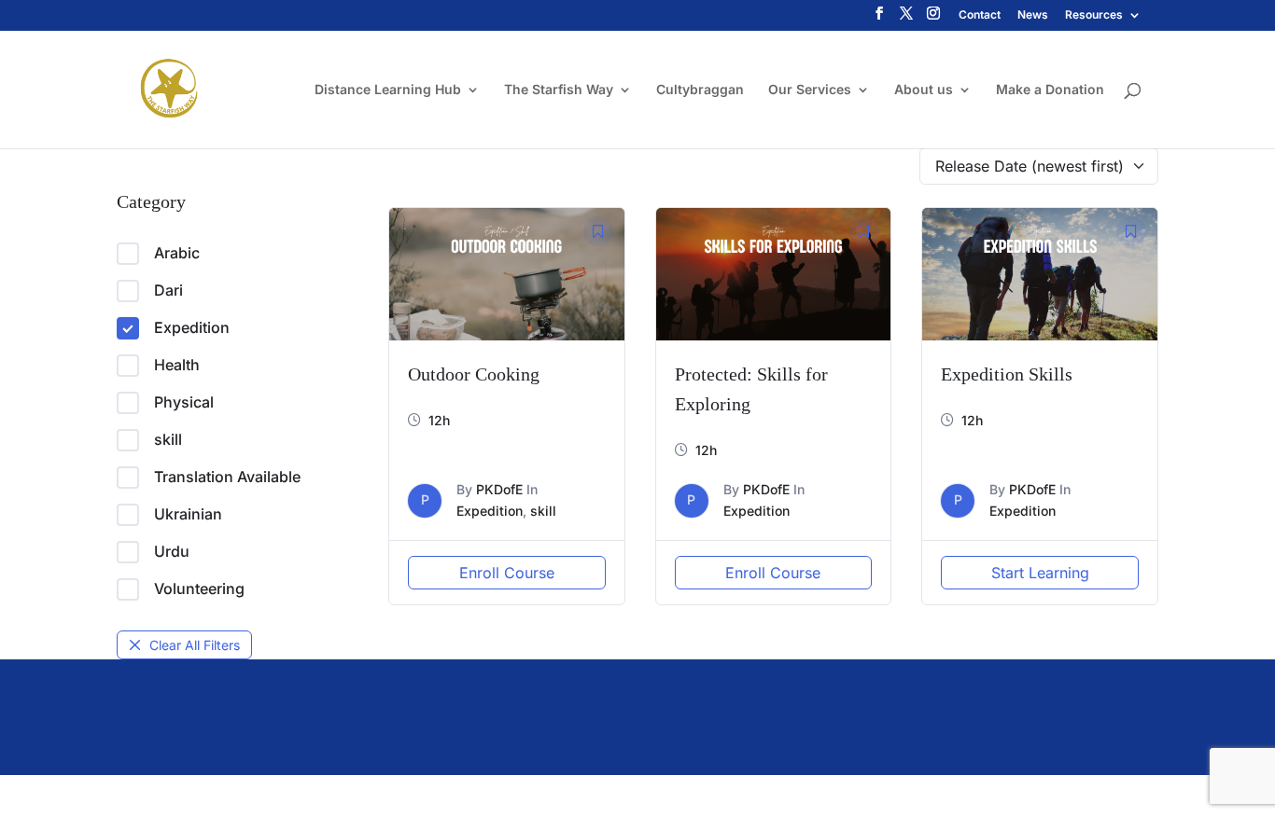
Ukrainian (188, 514)
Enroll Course (506, 572)
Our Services (809, 90)
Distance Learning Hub (388, 90)
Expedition (192, 327)
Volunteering (199, 588)
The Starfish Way (558, 90)
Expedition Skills (1006, 374)
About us (923, 90)
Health (177, 364)
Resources (1094, 15)
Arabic (177, 252)
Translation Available (227, 476)
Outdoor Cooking (473, 374)
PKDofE (499, 489)
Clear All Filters (194, 645)
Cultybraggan (700, 90)
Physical (184, 402)
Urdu (171, 551)
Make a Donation (1050, 90)
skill (168, 439)
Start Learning (1040, 572)
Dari (168, 290)
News (1032, 15)
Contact (980, 15)
